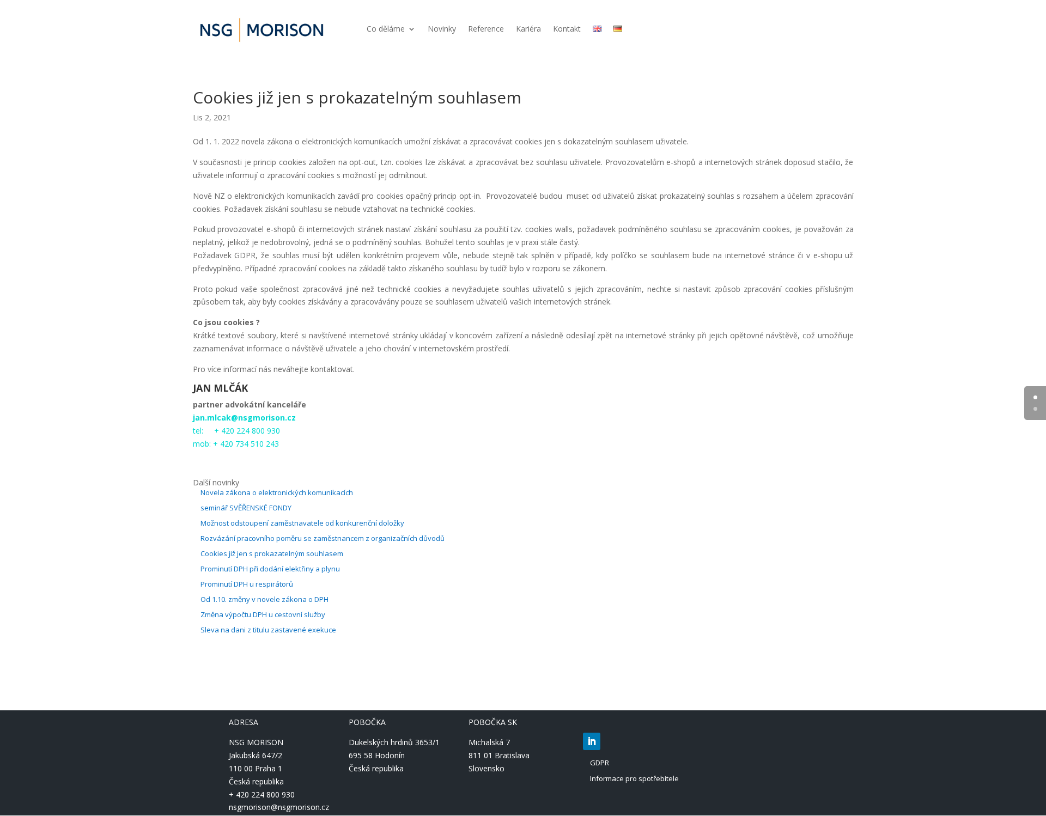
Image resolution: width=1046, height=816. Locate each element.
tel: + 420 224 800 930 (236, 430)
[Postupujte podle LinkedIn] (591, 741)
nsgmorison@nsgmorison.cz (279, 807)
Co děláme (386, 29)
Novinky (442, 29)
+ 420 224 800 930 (262, 794)
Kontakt (567, 29)
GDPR (599, 763)
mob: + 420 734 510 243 (236, 444)
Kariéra (528, 29)
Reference (486, 29)
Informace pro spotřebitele (634, 778)
